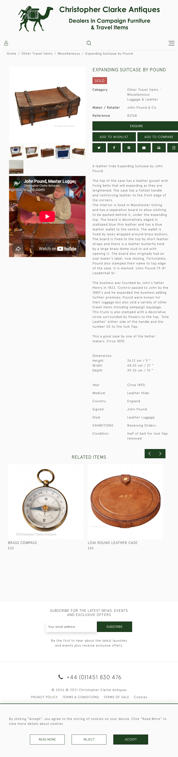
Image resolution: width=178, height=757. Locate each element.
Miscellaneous (69, 53)
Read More (47, 739)
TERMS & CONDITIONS (80, 697)
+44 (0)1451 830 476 (93, 677)
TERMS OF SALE (116, 697)
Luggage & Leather (142, 99)
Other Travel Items (37, 53)
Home (11, 53)
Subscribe (114, 626)
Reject (89, 739)
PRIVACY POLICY (44, 697)
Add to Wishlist (114, 137)
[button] (89, 43)
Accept (131, 739)
